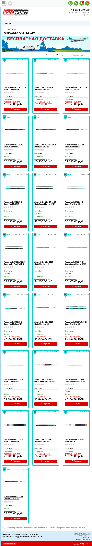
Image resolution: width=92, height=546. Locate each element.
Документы (38, 537)
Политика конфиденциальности (17, 537)
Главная (6, 534)
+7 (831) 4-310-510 (79, 10)
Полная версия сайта (9, 543)
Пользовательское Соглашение (25, 534)
